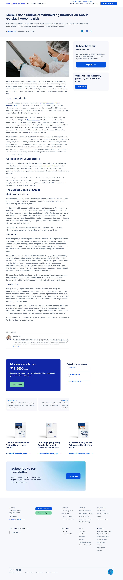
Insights (99, 550)
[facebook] (87, 31)
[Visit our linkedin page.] (17, 570)
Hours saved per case (74, 374)
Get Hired (64, 531)
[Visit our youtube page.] (20, 570)
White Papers (101, 542)
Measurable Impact (85, 545)
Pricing (99, 516)
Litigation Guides (102, 539)
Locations (82, 536)
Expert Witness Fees (103, 534)
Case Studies (101, 547)
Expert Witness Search (85, 511)
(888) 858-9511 (87, 1)
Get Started (17, 385)
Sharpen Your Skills (67, 534)
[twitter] (91, 31)
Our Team (82, 534)
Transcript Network (67, 516)
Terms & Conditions (52, 573)
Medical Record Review (86, 513)
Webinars (100, 545)
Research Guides (84, 516)
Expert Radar (65, 513)
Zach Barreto (12, 31)
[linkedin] (82, 31)
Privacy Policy (29, 573)
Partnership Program (103, 513)
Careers (81, 539)
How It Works (101, 511)
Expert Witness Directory (104, 531)
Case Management (67, 511)
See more (16, 346)
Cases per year (72, 367)
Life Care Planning (84, 522)
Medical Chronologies (68, 519)
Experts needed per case (75, 381)
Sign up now (91, 65)
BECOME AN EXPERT (75, 1)
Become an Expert (43, 513)
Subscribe (15, 532)
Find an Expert (81, 87)
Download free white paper (16, 453)
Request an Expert (108, 3)
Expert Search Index (103, 536)
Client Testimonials (85, 542)
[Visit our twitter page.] (14, 570)
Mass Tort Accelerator (85, 519)
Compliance (39, 573)
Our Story (82, 531)
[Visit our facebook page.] (10, 570)
